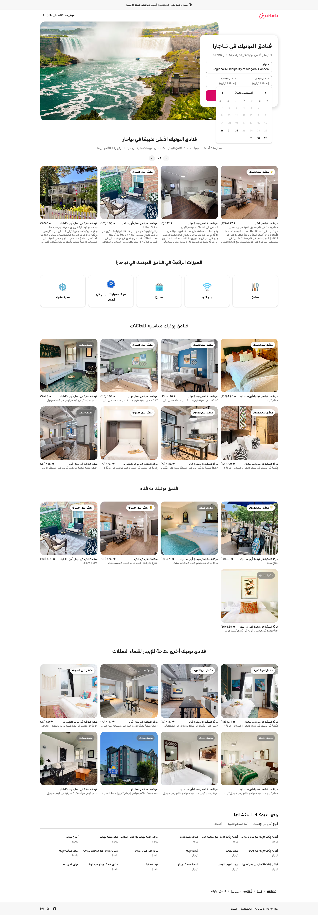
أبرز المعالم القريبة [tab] (237, 824)
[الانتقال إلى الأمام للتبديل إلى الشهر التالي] (222, 93)
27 (229, 130)
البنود (234, 908)
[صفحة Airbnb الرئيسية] (268, 15)
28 (222, 130)
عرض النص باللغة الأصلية (139, 4)
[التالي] (152, 158)
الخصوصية (246, 908)
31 (251, 138)
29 (265, 138)
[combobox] (239, 69)
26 (236, 130)
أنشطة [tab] (218, 824)
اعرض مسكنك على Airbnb (59, 15)
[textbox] (255, 83)
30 (258, 138)
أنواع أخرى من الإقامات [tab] (265, 824)
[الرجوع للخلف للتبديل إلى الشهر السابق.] (265, 93)
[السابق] (166, 158)
